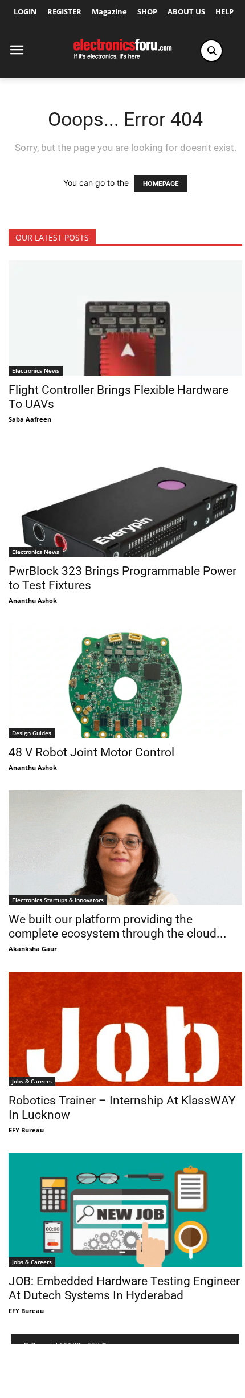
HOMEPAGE (161, 184)
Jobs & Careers (32, 1081)
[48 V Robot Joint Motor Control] (125, 680)
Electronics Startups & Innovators (58, 900)
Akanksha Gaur (33, 948)
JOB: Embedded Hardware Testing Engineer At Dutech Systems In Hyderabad (124, 1288)
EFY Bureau (26, 1130)
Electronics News (35, 370)
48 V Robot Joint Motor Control (91, 752)
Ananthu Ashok (33, 600)
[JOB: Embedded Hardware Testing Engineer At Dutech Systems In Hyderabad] (125, 1210)
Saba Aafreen (30, 419)
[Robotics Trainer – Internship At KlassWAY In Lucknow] (125, 1029)
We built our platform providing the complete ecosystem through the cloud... (118, 926)
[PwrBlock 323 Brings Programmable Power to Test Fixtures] (125, 499)
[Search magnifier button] (211, 50)
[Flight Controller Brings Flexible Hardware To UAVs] (125, 318)
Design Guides (31, 733)
